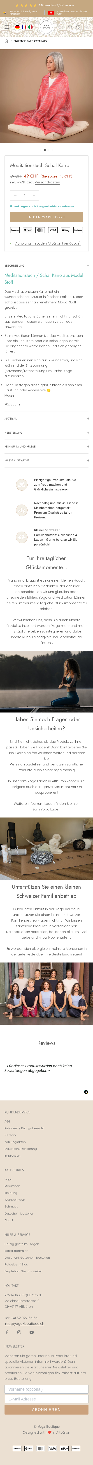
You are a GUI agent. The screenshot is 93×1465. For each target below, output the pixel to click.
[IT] (31, 27)
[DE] (18, 27)
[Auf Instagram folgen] (19, 1332)
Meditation (12, 1186)
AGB (8, 1121)
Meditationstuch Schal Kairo (30, 40)
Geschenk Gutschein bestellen (27, 1257)
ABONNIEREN (46, 1410)
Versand (11, 1135)
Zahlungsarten (15, 1142)
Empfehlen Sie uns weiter (23, 1271)
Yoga (8, 1179)
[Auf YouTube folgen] (31, 1332)
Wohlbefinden (15, 1200)
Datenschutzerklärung (21, 1149)
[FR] (24, 27)
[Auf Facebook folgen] (7, 1332)
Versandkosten (47, 182)
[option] (24, 27)
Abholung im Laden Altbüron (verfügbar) (48, 243)
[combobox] (18, 27)
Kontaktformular (16, 1251)
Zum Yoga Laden (46, 809)
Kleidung (11, 1193)
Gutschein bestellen (19, 1213)
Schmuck (11, 1206)
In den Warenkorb (46, 217)
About (9, 1220)
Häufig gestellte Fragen (22, 1244)
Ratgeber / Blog (16, 1264)
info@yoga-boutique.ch (24, 1323)
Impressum (13, 1155)
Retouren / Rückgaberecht (24, 1128)
